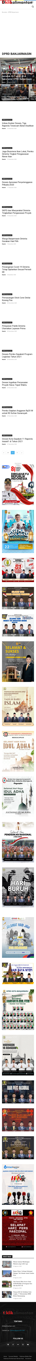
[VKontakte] (28, 1345)
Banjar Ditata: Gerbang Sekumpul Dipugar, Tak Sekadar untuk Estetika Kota (23, 1273)
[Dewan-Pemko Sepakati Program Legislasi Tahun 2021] (18, 343)
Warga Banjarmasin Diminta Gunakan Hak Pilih (14, 239)
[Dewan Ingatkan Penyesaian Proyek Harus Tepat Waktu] (18, 372)
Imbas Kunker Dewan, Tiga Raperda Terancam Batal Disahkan (18, 124)
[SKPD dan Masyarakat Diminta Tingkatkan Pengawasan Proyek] (18, 200)
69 (8, 452)
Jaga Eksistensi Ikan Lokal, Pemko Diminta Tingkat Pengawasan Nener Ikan (18, 154)
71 (17, 452)
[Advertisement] (18, 32)
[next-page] (21, 452)
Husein (4, 128)
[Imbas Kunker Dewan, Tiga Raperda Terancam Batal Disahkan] (18, 112)
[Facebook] (13, 1345)
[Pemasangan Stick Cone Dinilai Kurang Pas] (18, 287)
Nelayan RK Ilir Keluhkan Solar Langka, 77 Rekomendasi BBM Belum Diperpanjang (22, 1294)
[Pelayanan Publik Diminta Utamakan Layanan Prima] (18, 315)
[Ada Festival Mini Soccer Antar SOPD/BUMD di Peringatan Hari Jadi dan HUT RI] (7, 1284)
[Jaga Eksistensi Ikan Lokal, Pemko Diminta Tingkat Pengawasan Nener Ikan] (18, 141)
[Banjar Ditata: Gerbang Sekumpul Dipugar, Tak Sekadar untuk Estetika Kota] (7, 1273)
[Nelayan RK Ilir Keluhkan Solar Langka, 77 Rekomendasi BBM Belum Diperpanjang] (7, 1294)
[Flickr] (18, 1345)
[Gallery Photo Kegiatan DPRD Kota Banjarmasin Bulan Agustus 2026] (14, 92)
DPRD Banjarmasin (7, 70)
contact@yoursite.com (17, 1330)
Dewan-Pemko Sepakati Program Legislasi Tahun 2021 (17, 355)
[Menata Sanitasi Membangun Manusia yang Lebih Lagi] (7, 1264)
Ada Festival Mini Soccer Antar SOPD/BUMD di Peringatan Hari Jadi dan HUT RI (22, 1283)
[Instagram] (23, 1345)
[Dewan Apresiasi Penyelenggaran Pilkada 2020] (18, 171)
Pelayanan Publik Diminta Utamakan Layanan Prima (13, 327)
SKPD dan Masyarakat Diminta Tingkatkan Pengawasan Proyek (16, 211)
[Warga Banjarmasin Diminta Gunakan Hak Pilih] (18, 228)
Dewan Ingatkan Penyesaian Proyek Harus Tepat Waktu (15, 383)
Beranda (4, 12)
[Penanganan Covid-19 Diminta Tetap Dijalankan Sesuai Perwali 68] (18, 256)
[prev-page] (3, 452)
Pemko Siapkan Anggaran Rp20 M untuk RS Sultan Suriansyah (17, 411)
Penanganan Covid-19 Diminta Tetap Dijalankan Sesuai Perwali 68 (16, 269)
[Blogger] (8, 1345)
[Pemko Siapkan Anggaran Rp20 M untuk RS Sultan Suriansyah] (18, 400)
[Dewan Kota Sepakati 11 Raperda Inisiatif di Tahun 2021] (18, 428)
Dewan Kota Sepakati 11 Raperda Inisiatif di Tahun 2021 (17, 440)
